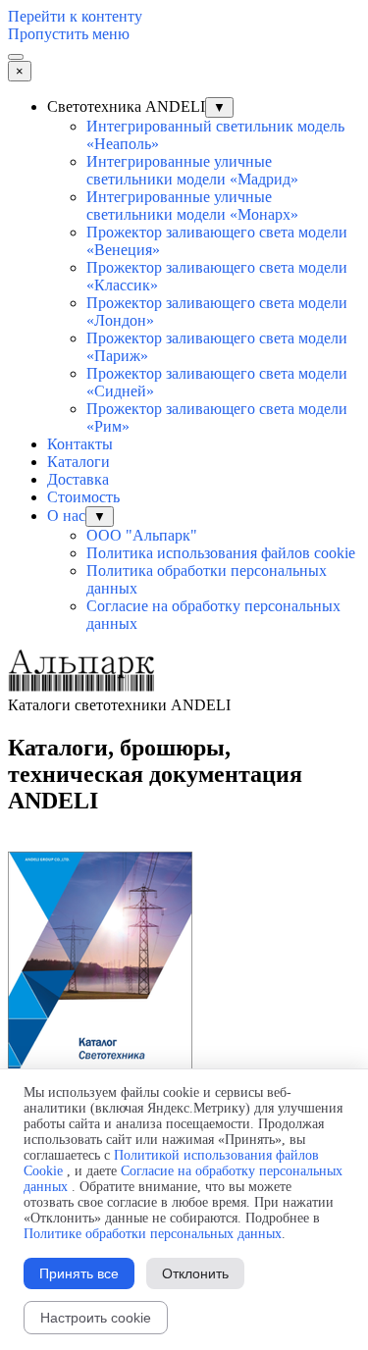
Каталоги (78, 461)
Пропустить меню (69, 34)
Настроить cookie (95, 1317)
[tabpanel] (184, 793)
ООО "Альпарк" (141, 535)
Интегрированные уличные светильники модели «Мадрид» (192, 170)
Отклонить (195, 1273)
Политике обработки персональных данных (153, 1233)
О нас (66, 515)
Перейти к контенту (75, 16)
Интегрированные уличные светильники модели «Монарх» (192, 205)
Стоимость (83, 497)
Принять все (79, 1273)
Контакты (80, 444)
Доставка (78, 479)
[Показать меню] (16, 57)
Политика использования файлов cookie (220, 553)
